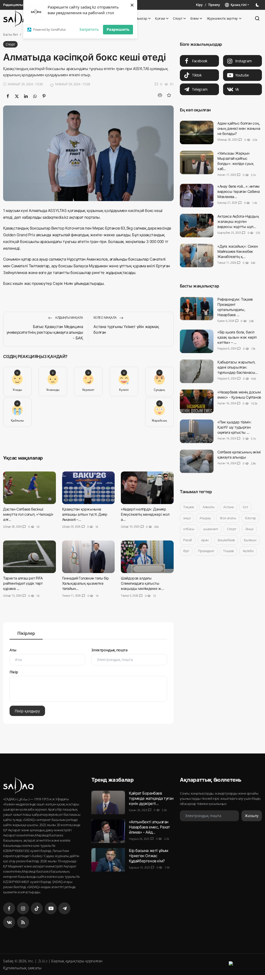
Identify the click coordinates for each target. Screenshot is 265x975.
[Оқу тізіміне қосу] (169, 95)
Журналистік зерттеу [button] (222, 18)
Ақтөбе (247, 551)
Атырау (205, 518)
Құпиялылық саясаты (22, 967)
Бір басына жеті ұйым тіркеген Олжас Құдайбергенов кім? (148, 855)
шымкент (210, 529)
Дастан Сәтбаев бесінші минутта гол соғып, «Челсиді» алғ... (28, 514)
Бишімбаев (225, 540)
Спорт (231, 529)
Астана (228, 507)
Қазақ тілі (237, 4)
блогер (250, 518)
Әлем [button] (194, 18)
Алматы (209, 507)
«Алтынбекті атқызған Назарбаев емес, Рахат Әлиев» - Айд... (149, 827)
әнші (186, 518)
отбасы (188, 529)
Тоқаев (188, 507)
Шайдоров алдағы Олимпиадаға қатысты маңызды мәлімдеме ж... (142, 583)
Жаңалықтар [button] (137, 18)
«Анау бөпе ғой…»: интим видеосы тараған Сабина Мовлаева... (238, 191)
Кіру (199, 4)
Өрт (186, 551)
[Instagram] (23, 908)
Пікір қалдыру (27, 711)
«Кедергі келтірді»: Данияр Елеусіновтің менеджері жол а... (145, 514)
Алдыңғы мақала (68, 317)
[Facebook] (9, 908)
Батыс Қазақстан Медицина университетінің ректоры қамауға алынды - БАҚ (44, 332)
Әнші (249, 529)
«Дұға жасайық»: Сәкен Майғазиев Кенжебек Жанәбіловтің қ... (237, 251)
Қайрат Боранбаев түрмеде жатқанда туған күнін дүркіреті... (151, 798)
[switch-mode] (258, 5)
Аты (13, 650)
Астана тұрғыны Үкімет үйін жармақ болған (126, 329)
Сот (245, 507)
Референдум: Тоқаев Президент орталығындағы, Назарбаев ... (235, 307)
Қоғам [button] (160, 18)
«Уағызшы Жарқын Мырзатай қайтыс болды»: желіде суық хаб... (235, 161)
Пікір (14, 671)
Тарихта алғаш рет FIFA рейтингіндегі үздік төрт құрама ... (22, 583)
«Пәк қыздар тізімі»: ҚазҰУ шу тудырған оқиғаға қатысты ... (234, 427)
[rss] (23, 922)
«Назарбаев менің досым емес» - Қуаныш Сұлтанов (239, 394)
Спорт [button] (177, 18)
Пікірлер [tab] (26, 633)
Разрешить (118, 29)
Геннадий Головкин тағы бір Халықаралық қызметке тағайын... (85, 583)
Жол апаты (228, 518)
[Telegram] (64, 908)
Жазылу (252, 815)
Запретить (89, 29)
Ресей (187, 540)
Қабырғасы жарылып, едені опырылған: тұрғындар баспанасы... (237, 367)
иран (204, 540)
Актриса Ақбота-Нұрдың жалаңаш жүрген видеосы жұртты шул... (238, 221)
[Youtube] (51, 908)
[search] (257, 18)
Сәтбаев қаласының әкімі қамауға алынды (239, 454)
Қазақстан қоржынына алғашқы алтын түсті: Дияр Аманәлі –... (84, 514)
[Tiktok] (37, 908)
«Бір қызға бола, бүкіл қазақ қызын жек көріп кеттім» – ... (237, 337)
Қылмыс (250, 540)
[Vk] (9, 922)
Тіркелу (214, 4)
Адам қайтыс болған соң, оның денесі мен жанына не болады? (238, 128)
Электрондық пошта (109, 650)
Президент (206, 551)
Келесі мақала (105, 317)
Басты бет (10, 34)
